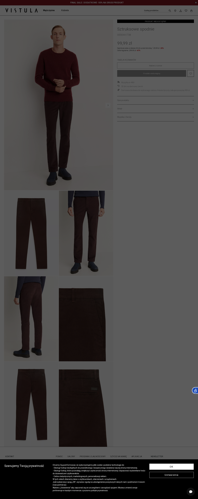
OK (171, 466)
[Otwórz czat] (191, 492)
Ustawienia (171, 474)
